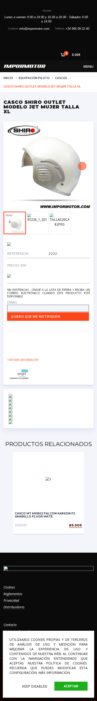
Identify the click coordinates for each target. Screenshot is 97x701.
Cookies (9, 587)
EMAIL (12, 302)
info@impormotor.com (34, 28)
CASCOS (61, 78)
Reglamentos (13, 594)
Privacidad (11, 600)
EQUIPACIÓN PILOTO (34, 78)
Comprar (74, 525)
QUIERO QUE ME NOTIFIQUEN (35, 316)
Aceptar (71, 686)
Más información (54, 672)
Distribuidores (14, 607)
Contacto (10, 624)
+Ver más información (22, 360)
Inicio (8, 78)
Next (82, 166)
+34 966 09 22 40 (77, 28)
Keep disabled (34, 686)
